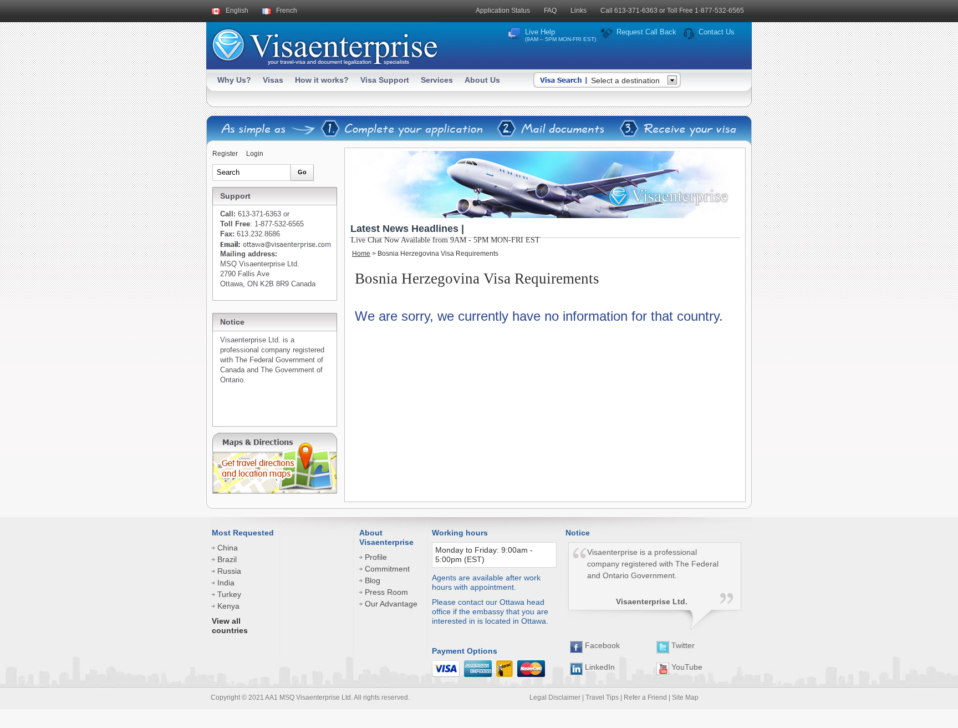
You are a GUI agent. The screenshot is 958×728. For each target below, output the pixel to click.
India (226, 582)
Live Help (560, 35)
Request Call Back (646, 32)
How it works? (322, 79)
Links (578, 10)
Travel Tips (602, 697)
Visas (273, 79)
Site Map (685, 697)
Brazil (227, 559)
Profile (376, 557)
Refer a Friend (645, 697)
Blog (372, 580)
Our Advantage (391, 603)
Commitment (387, 568)
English (237, 10)
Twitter (682, 645)
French (286, 10)
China (227, 547)
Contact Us (717, 32)
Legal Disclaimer (554, 697)
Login (254, 154)
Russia (229, 571)
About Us (482, 79)
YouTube (685, 667)
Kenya (228, 605)
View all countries (230, 625)
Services (437, 79)
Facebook (601, 645)
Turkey (229, 594)
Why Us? (234, 79)
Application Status (503, 10)
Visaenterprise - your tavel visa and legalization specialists (325, 44)
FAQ (550, 10)
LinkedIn (599, 667)
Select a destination (625, 80)
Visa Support (384, 79)
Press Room (386, 592)
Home (361, 253)
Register (225, 154)
